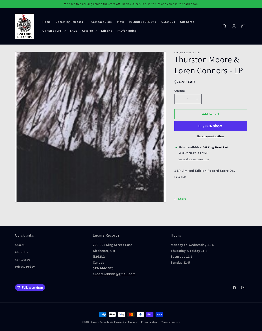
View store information (194, 159)
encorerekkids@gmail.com (114, 274)
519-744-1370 (103, 268)
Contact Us (22, 259)
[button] (71, 21)
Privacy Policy (25, 267)
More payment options (210, 136)
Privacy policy (149, 321)
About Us (21, 252)
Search (20, 245)
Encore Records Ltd (102, 321)
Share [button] (182, 199)
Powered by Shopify (125, 321)
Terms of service (170, 321)
